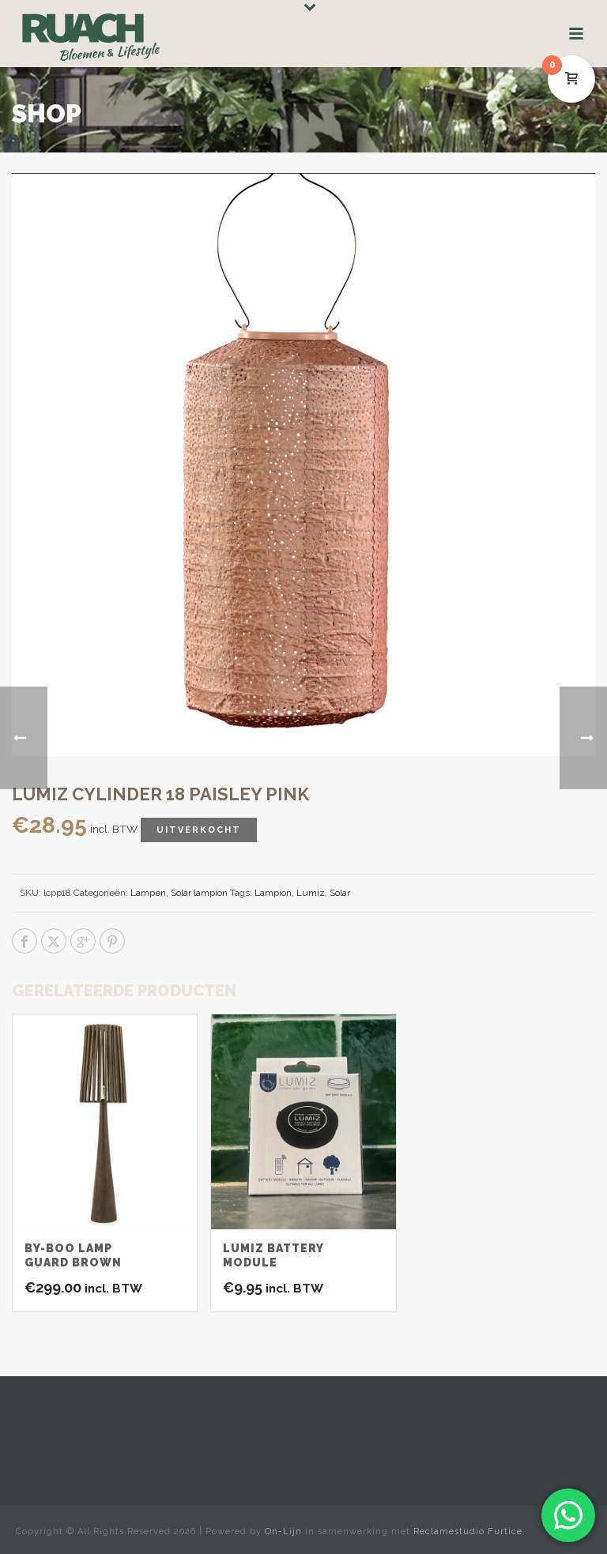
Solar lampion (199, 892)
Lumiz (310, 892)
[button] (562, 205)
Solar (340, 892)
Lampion (273, 892)
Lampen (148, 892)
